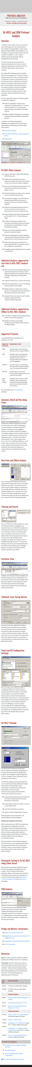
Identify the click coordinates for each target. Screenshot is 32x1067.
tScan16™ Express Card (14, 1019)
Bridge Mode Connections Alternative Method (17, 941)
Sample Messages (10, 1050)
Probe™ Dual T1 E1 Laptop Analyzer (18, 1014)
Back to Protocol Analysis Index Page (13, 1059)
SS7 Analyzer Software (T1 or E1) (17, 1003)
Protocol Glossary (18, 390)
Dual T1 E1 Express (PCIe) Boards (17, 1035)
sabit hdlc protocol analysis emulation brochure (15, 1046)
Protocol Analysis (22, 21)
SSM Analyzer (8, 139)
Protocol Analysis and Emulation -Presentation (14, 1054)
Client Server (22, 879)
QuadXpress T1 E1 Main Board (17, 1023)
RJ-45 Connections (9, 944)
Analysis (13, 21)
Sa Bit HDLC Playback (10, 130)
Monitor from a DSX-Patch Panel (13, 932)
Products (7, 21)
